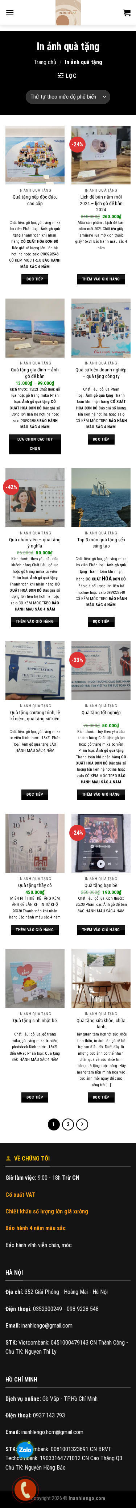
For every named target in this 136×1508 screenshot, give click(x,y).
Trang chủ (45, 62)
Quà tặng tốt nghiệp (101, 712)
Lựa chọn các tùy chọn (35, 444)
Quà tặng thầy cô (35, 885)
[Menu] (9, 12)
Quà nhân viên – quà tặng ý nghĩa (35, 543)
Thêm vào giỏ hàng (101, 279)
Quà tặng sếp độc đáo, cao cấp (35, 200)
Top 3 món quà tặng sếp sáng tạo (101, 543)
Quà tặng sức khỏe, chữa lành (101, 1023)
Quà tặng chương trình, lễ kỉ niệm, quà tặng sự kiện (35, 715)
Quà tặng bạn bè (101, 885)
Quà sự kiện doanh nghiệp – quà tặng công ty (101, 373)
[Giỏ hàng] (127, 13)
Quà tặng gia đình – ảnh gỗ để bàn (35, 373)
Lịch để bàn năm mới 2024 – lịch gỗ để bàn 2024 (101, 203)
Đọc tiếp (34, 279)
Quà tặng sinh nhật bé (35, 1020)
